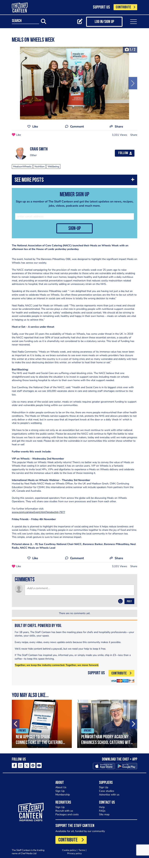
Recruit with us (64, 811)
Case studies (106, 791)
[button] (74, 180)
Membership (62, 794)
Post (129, 601)
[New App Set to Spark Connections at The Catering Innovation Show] (42, 724)
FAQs (102, 811)
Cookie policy (69, 850)
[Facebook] (14, 765)
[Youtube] (39, 765)
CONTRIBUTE (123, 7)
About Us (60, 787)
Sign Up (60, 791)
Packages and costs (67, 814)
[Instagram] (20, 765)
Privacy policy (74, 853)
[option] (74, 83)
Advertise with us (109, 794)
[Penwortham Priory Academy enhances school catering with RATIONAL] (107, 724)
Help (102, 807)
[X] (26, 765)
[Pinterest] (32, 765)
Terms (81, 850)
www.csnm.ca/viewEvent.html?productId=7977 (38, 512)
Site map (104, 814)
